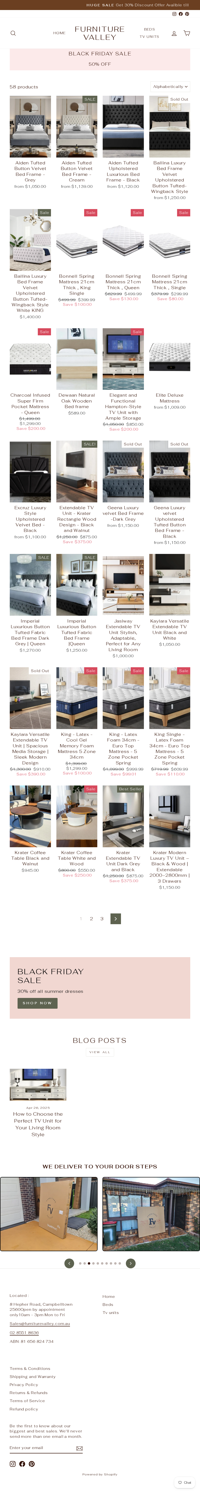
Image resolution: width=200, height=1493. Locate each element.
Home (59, 33)
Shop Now (37, 1003)
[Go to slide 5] (98, 1263)
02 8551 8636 (24, 1332)
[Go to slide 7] (106, 1263)
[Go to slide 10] (120, 1263)
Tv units (149, 36)
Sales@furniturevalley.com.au (40, 1323)
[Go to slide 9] (115, 1263)
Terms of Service (27, 1400)
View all (100, 1052)
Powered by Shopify (100, 1474)
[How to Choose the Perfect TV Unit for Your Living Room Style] (38, 1085)
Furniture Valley (100, 33)
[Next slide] (131, 1263)
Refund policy (24, 1409)
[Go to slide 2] (84, 1263)
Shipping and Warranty (33, 1376)
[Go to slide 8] (111, 1263)
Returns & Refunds (29, 1392)
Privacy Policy (24, 1384)
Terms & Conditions (30, 1368)
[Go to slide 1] (80, 1263)
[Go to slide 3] (89, 1263)
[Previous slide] (69, 1263)
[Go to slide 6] (102, 1263)
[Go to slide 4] (93, 1263)
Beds (149, 29)
